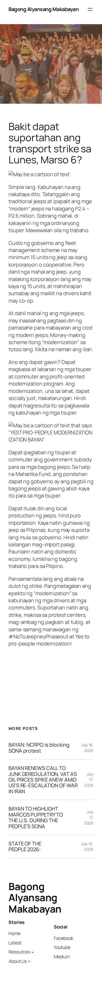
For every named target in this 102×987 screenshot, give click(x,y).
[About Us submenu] (29, 961)
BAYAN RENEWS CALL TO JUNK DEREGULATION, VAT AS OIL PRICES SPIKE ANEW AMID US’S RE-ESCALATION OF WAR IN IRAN (43, 779)
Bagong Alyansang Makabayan (43, 9)
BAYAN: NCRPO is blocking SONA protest (38, 747)
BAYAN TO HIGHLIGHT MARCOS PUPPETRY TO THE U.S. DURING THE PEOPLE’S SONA (35, 817)
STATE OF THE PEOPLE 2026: (24, 846)
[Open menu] (90, 9)
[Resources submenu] (32, 952)
